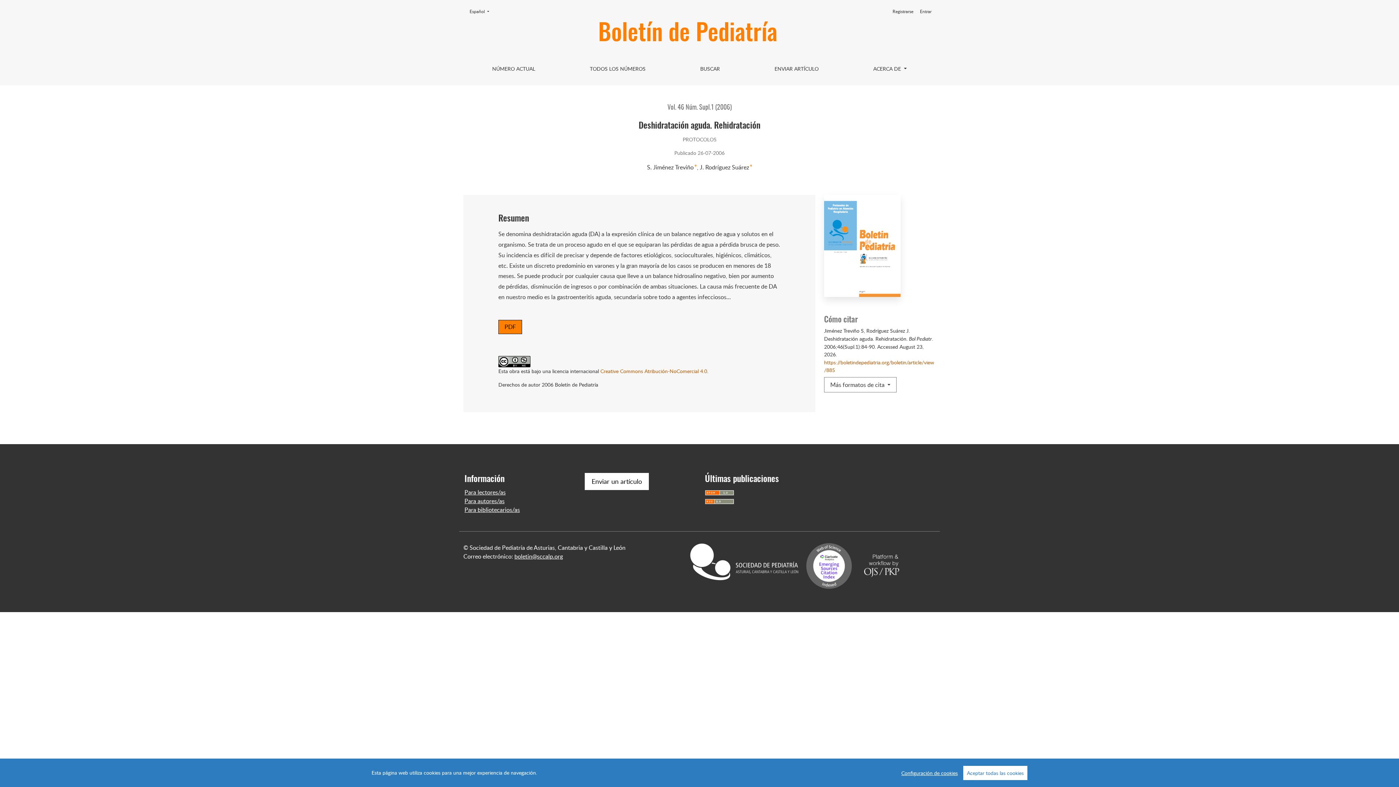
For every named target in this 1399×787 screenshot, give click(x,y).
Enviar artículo (797, 68)
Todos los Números (618, 68)
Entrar (926, 11)
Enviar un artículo (617, 481)
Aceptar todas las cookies (995, 773)
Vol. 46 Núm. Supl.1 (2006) (699, 108)
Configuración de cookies (929, 773)
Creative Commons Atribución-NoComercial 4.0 (653, 371)
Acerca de (887, 68)
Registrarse (903, 11)
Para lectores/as (485, 492)
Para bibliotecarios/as (492, 510)
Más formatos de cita (858, 385)
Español (481, 11)
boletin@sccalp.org (538, 556)
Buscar (710, 68)
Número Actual (513, 68)
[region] (699, 773)
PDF (510, 327)
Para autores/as (485, 501)
